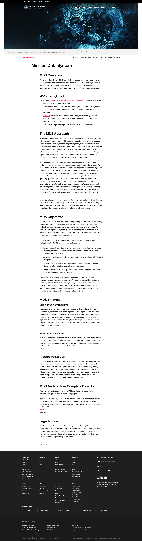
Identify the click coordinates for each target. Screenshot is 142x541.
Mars (56, 491)
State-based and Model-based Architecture (67, 100)
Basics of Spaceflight (28, 525)
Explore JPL (25, 493)
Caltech (29, 538)
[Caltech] (102, 477)
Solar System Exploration (54, 530)
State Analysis (48, 109)
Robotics (57, 502)
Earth (56, 462)
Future (41, 465)
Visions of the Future (78, 472)
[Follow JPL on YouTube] (109, 470)
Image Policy (43, 538)
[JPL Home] (38, 7)
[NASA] (26, 7)
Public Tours (42, 486)
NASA (23, 538)
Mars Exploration (52, 527)
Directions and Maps (44, 491)
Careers (24, 465)
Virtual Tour (42, 488)
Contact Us (75, 501)
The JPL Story (26, 469)
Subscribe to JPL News (61, 472)
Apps (73, 469)
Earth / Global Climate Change (30, 530)
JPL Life (57, 486)
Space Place (75, 525)
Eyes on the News (60, 469)
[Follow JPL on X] (102, 470)
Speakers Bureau (27, 488)
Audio (73, 465)
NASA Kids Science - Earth (29, 527)
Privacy (35, 538)
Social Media (75, 497)
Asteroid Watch (76, 486)
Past (40, 462)
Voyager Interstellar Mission (79, 530)
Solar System (59, 465)
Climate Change (59, 495)
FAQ (50, 538)
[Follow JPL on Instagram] (105, 470)
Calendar (24, 491)
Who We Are (25, 460)
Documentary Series (28, 474)
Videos (74, 462)
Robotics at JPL (76, 476)
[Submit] (99, 461)
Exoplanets (58, 498)
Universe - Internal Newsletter (77, 493)
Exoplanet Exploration (53, 525)
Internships (25, 467)
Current (41, 460)
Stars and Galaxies (60, 467)
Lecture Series (26, 486)
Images (74, 460)
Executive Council (27, 479)
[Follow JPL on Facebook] (98, 470)
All (39, 467)
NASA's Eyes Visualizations (76, 489)
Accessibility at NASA (78, 499)
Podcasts (74, 467)
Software (46, 116)
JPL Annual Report (27, 476)
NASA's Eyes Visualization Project (81, 527)
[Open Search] (118, 7)
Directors (24, 462)
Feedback (55, 538)
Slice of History (76, 474)
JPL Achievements (27, 472)
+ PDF (42, 409)
